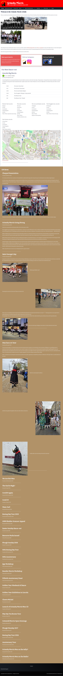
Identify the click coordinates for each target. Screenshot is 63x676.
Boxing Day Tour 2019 (10, 514)
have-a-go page (40, 47)
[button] (44, 152)
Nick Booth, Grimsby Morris (57, 673)
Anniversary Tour (9, 642)
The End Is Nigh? (8, 486)
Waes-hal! (6, 507)
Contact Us (15, 51)
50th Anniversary (9, 557)
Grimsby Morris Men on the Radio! (15, 657)
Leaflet (50, 159)
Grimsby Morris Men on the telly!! (15, 649)
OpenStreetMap (55, 159)
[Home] (4, 3)
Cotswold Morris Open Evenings (14, 621)
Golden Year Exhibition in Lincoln (15, 592)
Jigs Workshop (7, 564)
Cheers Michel (7, 600)
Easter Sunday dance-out (11, 528)
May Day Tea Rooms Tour (11, 614)
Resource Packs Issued (10, 535)
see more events (5, 160)
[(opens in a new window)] (47, 61)
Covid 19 (5, 500)
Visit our (28, 57)
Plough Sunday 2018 (10, 543)
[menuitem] (2, 8)
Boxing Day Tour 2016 (10, 635)
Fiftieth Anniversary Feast (12, 578)
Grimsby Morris (15, 3)
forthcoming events (31, 47)
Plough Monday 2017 (10, 628)
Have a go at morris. (7, 57)
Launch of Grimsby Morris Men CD (15, 607)
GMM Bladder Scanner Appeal (13, 521)
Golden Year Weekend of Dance (14, 585)
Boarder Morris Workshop (12, 571)
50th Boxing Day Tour (10, 550)
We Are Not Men (8, 479)
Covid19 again (7, 493)
